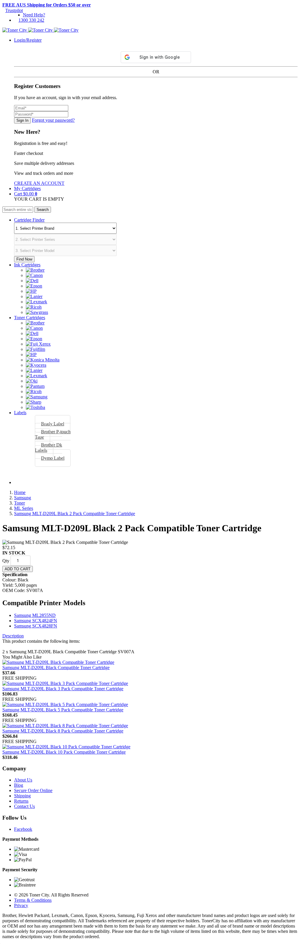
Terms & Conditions (33, 900)
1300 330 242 (31, 20)
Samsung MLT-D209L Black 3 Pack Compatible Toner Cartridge (62, 688)
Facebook (23, 829)
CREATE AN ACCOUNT (39, 183)
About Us (23, 779)
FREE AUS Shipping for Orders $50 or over (46, 4)
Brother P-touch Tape (53, 434)
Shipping (22, 795)
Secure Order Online (33, 790)
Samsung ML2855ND (35, 615)
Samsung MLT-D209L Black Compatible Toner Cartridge (56, 667)
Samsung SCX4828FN (35, 625)
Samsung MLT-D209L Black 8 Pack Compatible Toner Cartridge (62, 730)
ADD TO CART (17, 569)
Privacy (21, 905)
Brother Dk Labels (48, 447)
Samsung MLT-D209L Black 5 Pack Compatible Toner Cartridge (62, 709)
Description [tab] (13, 635)
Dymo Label (52, 458)
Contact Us (24, 806)
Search (43, 209)
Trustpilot (14, 10)
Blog (18, 785)
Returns (21, 800)
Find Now (24, 259)
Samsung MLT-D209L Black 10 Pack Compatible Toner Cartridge (64, 752)
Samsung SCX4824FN (35, 620)
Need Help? (34, 14)
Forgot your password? (53, 120)
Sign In (22, 120)
